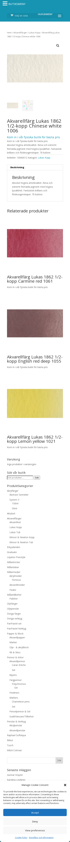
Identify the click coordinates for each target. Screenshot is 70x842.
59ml (14, 508)
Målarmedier (13, 572)
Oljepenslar (13, 608)
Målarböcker (13, 562)
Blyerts (13, 675)
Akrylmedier (15, 575)
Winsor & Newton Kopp (22, 537)
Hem (9, 32)
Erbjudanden (13, 547)
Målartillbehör (14, 594)
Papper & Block (15, 633)
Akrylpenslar (15, 725)
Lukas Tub (14, 532)
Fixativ (12, 589)
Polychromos (19, 683)
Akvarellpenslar (17, 730)
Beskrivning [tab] (17, 167)
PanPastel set (14, 623)
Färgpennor (15, 680)
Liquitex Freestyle (16, 557)
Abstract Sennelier (18, 494)
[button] (65, 785)
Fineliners (14, 692)
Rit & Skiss (15, 652)
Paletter (13, 598)
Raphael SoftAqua (16, 735)
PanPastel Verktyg (16, 628)
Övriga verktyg (14, 618)
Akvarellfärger (20, 32)
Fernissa (16, 579)
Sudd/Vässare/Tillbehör (21, 716)
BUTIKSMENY (16, 4)
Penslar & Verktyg (16, 721)
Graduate (12, 552)
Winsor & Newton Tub (21, 542)
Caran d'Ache (19, 665)
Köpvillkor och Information (41, 837)
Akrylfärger (12, 490)
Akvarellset (15, 522)
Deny (35, 821)
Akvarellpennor (17, 661)
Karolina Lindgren (16, 779)
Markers (13, 697)
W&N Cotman (14, 750)
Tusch (10, 745)
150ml (15, 503)
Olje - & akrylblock (19, 647)
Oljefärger (12, 603)
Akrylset (11, 513)
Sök (37, 477)
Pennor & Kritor (15, 657)
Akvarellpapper (17, 637)
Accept (35, 812)
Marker (13, 642)
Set (13, 670)
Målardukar (13, 567)
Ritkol (10, 740)
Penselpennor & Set (19, 711)
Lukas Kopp (34, 32)
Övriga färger (14, 613)
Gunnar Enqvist (15, 774)
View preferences (35, 830)
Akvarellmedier (17, 584)
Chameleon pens (21, 701)
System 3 (14, 499)
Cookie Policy (21, 837)
